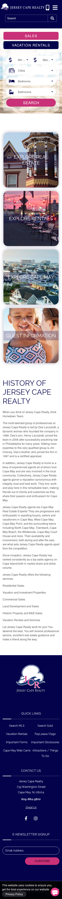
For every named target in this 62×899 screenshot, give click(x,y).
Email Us (31, 807)
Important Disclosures (45, 742)
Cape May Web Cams (17, 750)
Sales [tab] (31, 35)
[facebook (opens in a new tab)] (26, 818)
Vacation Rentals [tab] (31, 45)
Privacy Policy (14, 894)
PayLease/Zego (45, 734)
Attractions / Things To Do (45, 753)
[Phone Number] (47, 7)
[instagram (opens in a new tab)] (36, 818)
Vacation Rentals (17, 734)
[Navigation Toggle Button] (55, 7)
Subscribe (42, 861)
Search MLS (16, 725)
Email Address (14, 850)
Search (11, 18)
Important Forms (17, 742)
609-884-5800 (31, 799)
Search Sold (45, 725)
